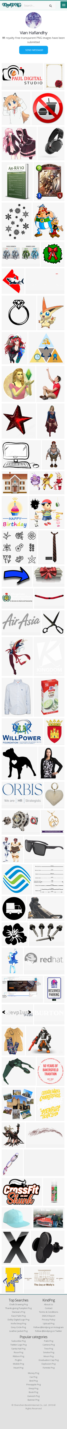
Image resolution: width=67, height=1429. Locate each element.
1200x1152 (40, 892)
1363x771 (39, 584)
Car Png (33, 1377)
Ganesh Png (33, 1396)
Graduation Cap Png (49, 1360)
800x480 (34, 362)
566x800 (7, 238)
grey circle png (18, 1327)
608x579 (7, 436)
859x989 (38, 238)
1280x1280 (41, 606)
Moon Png (49, 1356)
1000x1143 (43, 1118)
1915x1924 (48, 264)
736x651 (7, 943)
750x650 (47, 467)
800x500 (34, 943)
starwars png (18, 1311)
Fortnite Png (48, 1367)
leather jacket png (18, 1331)
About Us (48, 1304)
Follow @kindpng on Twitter (48, 1331)
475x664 (44, 778)
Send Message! (33, 50)
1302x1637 (9, 1291)
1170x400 (32, 291)
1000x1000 (41, 674)
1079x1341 (9, 526)
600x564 (7, 562)
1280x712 (36, 492)
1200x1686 (51, 743)
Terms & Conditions (48, 1311)
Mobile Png (18, 1363)
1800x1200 (9, 743)
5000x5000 (39, 123)
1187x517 (30, 1174)
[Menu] (63, 4)
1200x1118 (9, 778)
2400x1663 (9, 584)
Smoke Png (48, 1352)
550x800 (42, 399)
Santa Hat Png (18, 1348)
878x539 (33, 918)
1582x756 (8, 87)
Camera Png (49, 1344)
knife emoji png (18, 1323)
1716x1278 (33, 1053)
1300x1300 (9, 328)
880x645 (7, 892)
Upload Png (48, 1323)
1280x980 (8, 1083)
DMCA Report (48, 1315)
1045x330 (8, 1022)
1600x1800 (9, 714)
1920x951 (8, 806)
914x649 (7, 1226)
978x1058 (8, 1145)
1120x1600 (51, 87)
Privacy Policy (48, 1319)
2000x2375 (9, 1262)
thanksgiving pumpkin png (18, 1308)
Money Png (33, 1373)
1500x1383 (9, 198)
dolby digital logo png (18, 1319)
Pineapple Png (33, 1384)
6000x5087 (9, 492)
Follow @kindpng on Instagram (49, 1327)
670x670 (7, 1118)
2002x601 (8, 606)
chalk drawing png (18, 1304)
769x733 (7, 158)
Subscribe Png (18, 1340)
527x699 (39, 198)
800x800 (47, 633)
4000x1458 (9, 264)
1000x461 (30, 1291)
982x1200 (8, 860)
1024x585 (44, 158)
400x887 (44, 562)
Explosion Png (48, 1363)
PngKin (18, 1360)
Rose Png (18, 1352)
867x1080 (44, 328)
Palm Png (48, 1340)
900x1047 (8, 123)
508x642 (50, 806)
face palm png (18, 1315)
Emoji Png (33, 1388)
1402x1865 (44, 436)
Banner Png (33, 1399)
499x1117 (8, 972)
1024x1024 (9, 1174)
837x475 (7, 832)
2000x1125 (41, 714)
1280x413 (30, 972)
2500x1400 (31, 860)
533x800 (7, 1053)
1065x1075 (9, 399)
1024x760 (8, 467)
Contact (48, 1308)
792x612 (7, 1203)
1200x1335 (9, 291)
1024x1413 (9, 362)
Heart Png (18, 1367)
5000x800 (41, 1022)
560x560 (46, 832)
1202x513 (8, 633)
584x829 (7, 674)
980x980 (7, 918)
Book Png (33, 1392)
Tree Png (48, 1348)
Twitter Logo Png (18, 1344)
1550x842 (8, 1000)
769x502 (38, 1226)
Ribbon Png (18, 1356)
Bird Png (33, 1380)
